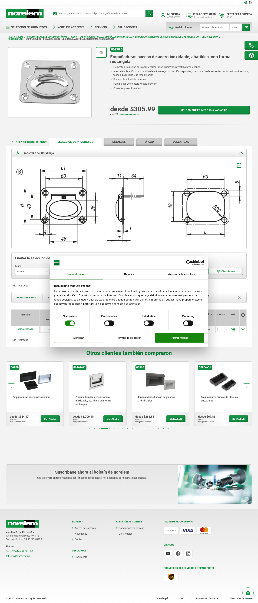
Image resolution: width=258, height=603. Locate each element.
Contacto (80, 539)
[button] (88, 428)
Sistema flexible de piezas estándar (47, 37)
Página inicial (16, 37)
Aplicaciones (127, 27)
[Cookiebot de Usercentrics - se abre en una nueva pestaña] (188, 262)
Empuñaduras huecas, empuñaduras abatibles (106, 37)
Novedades (81, 533)
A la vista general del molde (31, 141)
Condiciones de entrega (131, 528)
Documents (81, 557)
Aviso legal (162, 598)
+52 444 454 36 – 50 (21, 551)
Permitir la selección (129, 337)
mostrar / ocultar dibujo (39, 153)
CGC (182, 598)
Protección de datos (207, 598)
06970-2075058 (25, 329)
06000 (74, 37)
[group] (35, 393)
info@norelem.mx (20, 556)
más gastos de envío (129, 114)
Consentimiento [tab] (76, 274)
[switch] (109, 323)
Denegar (78, 337)
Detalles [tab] (129, 274)
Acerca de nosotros (85, 528)
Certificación (126, 533)
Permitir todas (179, 337)
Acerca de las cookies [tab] (181, 274)
